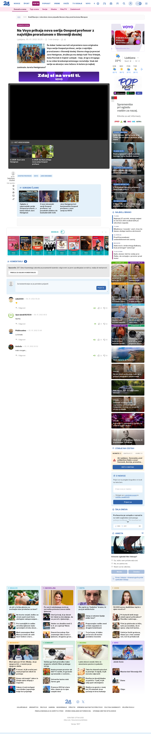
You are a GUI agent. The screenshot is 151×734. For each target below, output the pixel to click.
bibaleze (14, 588)
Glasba (54, 9)
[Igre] (104, 3)
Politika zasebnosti (112, 707)
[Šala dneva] (139, 526)
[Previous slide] (102, 232)
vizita (81, 588)
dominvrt (49, 643)
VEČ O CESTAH (127, 467)
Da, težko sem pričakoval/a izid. (126, 560)
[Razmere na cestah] (117, 3)
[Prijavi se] (130, 3)
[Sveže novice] (19, 17)
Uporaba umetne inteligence (104, 711)
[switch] (139, 3)
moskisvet (14, 643)
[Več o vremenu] (141, 69)
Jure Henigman (46, 176)
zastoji (127, 453)
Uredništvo (33, 707)
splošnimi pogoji (131, 495)
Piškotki (72, 707)
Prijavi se (101, 288)
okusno (82, 643)
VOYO (36, 176)
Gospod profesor (24, 176)
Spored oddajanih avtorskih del (78, 711)
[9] (89, 245)
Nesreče (117, 453)
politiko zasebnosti (122, 497)
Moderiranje (61, 707)
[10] (101, 245)
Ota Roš (12, 180)
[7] (65, 245)
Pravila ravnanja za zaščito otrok (49, 711)
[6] (52, 245)
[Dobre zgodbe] (98, 3)
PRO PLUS (43, 707)
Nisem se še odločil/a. (122, 567)
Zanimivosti (75, 9)
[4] (28, 245)
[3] (16, 245)
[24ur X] (83, 702)
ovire (139, 453)
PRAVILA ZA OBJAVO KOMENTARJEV (23, 272)
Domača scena (20, 9)
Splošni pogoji (128, 707)
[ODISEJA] (58, 232)
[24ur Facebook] (77, 702)
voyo (116, 643)
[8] (77, 245)
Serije (44, 9)
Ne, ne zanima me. (121, 564)
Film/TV (63, 9)
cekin (116, 588)
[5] (40, 245)
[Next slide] (106, 232)
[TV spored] (111, 3)
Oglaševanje (22, 707)
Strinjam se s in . (127, 496)
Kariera (52, 707)
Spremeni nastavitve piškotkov (90, 707)
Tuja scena (34, 9)
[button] (21, 155)
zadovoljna (50, 588)
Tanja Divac (11, 178)
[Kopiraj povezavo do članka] (13, 199)
